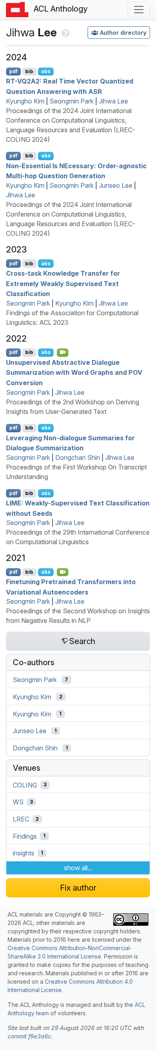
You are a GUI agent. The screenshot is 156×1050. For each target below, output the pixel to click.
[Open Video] (63, 352)
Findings (25, 836)
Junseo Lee (115, 185)
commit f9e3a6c (29, 1036)
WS (18, 802)
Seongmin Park (72, 101)
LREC (21, 819)
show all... (78, 868)
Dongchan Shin (77, 457)
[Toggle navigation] (139, 10)
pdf (13, 71)
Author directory (123, 32)
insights (23, 853)
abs (45, 71)
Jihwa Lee (113, 101)
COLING (25, 785)
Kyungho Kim (25, 101)
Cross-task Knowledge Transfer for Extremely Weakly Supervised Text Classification (63, 283)
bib (29, 71)
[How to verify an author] (65, 32)
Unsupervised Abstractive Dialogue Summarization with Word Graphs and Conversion (74, 372)
